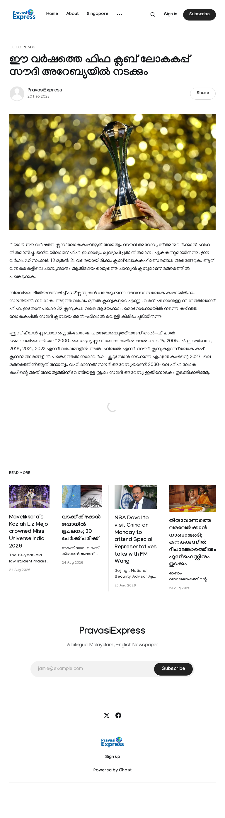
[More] (119, 14)
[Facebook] (118, 715)
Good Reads (22, 47)
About (72, 14)
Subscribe (199, 14)
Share (203, 93)
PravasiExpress (45, 90)
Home (52, 14)
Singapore (97, 14)
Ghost (125, 770)
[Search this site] (153, 14)
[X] (107, 715)
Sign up (112, 757)
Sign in (170, 14)
